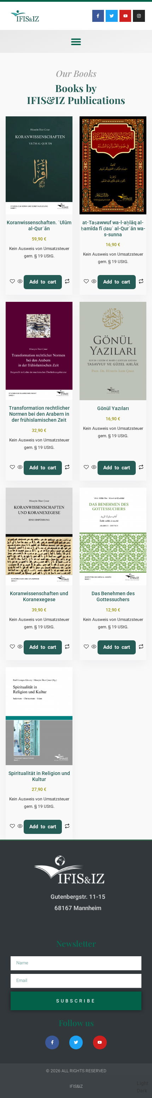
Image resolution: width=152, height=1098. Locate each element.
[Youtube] (125, 16)
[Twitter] (112, 16)
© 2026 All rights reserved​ (76, 1071)
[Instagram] (139, 16)
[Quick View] (20, 282)
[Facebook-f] (98, 16)
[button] (76, 41)
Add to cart (42, 282)
